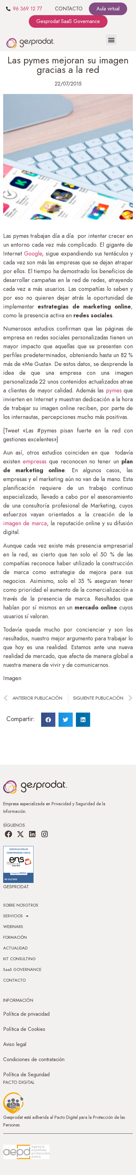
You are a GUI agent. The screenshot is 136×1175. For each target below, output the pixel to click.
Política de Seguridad (26, 1074)
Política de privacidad (26, 1014)
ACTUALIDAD (15, 948)
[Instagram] (45, 834)
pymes (114, 390)
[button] (111, 39)
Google (33, 254)
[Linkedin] (32, 834)
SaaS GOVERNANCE (22, 969)
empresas (33, 461)
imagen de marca (25, 523)
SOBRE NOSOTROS (20, 905)
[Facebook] (8, 834)
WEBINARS (13, 927)
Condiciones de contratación (34, 1059)
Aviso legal (14, 1044)
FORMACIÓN (15, 937)
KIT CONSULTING (19, 959)
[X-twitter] (20, 834)
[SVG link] (26, 1152)
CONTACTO (69, 8)
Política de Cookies (24, 1029)
